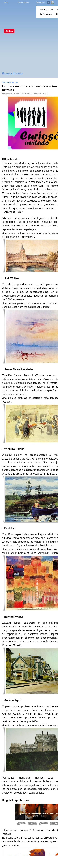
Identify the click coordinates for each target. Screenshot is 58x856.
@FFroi (44, 93)
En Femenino (46, 14)
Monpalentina (35, 93)
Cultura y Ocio (46, 9)
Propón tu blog (23, 2)
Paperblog (17, 12)
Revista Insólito (12, 73)
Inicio (6, 2)
